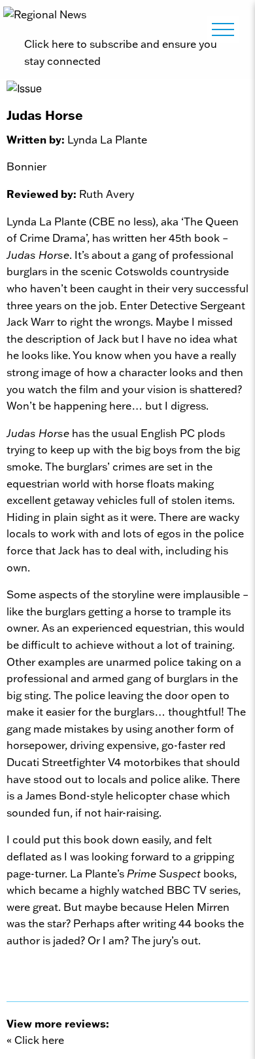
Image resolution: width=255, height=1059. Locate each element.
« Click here (35, 1040)
